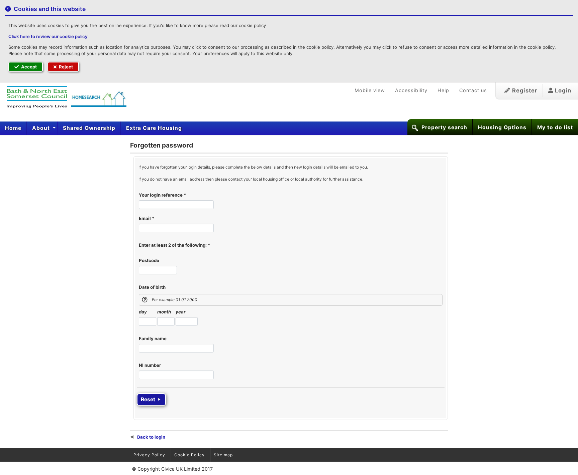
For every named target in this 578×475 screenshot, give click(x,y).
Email (146, 218)
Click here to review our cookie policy (48, 36)
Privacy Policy (149, 454)
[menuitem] (13, 128)
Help (443, 90)
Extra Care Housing (154, 128)
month (164, 311)
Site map (223, 454)
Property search (444, 127)
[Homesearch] (63, 97)
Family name (153, 338)
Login (562, 90)
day (143, 311)
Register (524, 90)
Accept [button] (28, 66)
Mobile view (370, 90)
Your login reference (162, 195)
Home (13, 128)
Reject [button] (65, 66)
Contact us (473, 90)
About (42, 128)
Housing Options (502, 127)
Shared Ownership (89, 128)
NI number (150, 365)
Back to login (150, 437)
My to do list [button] (555, 127)
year (180, 311)
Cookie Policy (189, 454)
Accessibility (411, 90)
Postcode (149, 260)
